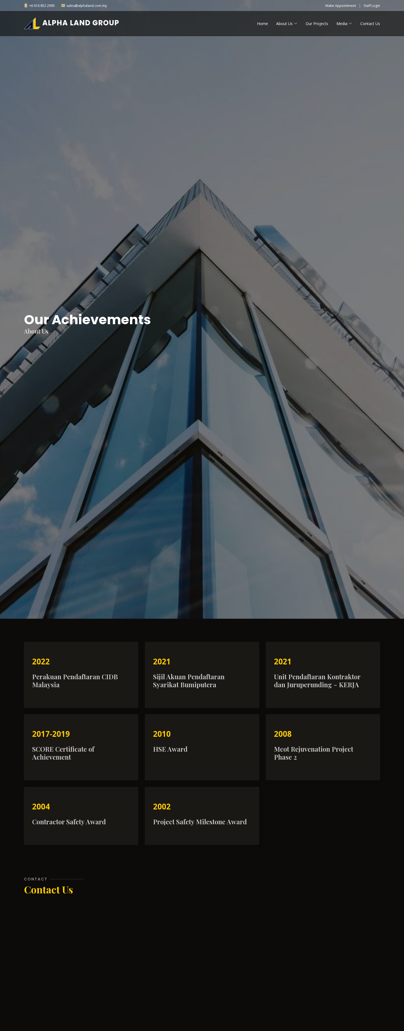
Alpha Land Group (79, 23)
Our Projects (317, 23)
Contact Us (370, 23)
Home (262, 23)
